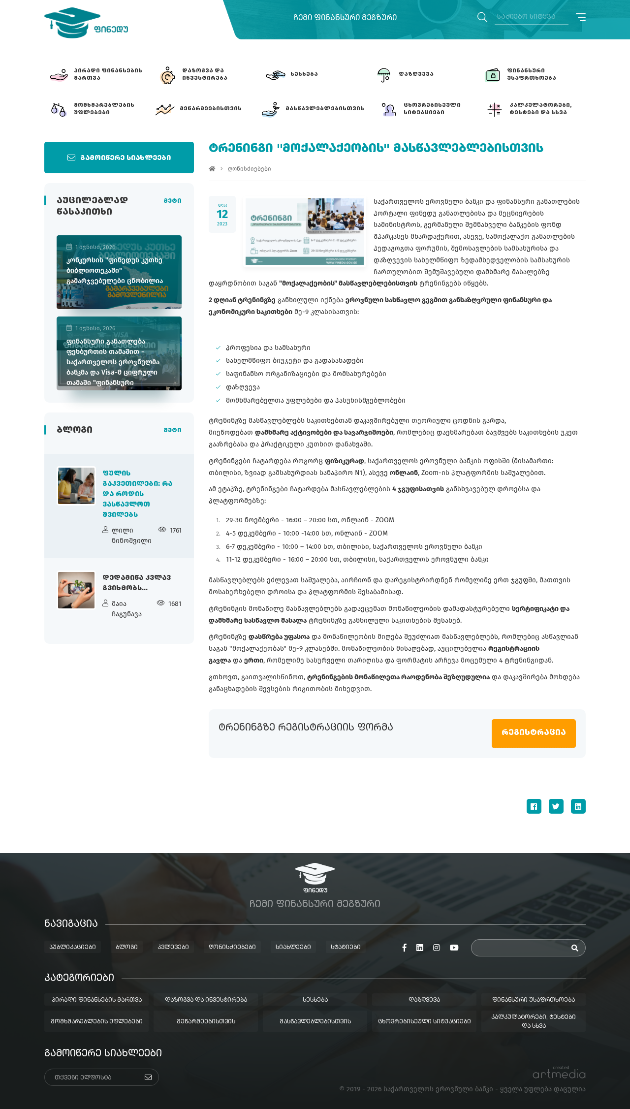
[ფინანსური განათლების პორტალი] (86, 22)
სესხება (315, 1000)
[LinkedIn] (578, 806)
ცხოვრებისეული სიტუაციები (424, 1022)
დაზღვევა (424, 1000)
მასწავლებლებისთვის (315, 1022)
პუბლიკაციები (72, 948)
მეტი (172, 201)
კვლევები (173, 948)
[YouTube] (454, 948)
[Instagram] (436, 948)
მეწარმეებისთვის (206, 1022)
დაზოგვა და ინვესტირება (206, 1000)
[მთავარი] (212, 168)
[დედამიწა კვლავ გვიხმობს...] (76, 590)
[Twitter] (556, 806)
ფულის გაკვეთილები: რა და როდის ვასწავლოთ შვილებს (137, 494)
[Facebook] (534, 806)
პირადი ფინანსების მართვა (97, 1000)
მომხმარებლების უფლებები (97, 1022)
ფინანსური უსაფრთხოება (533, 1000)
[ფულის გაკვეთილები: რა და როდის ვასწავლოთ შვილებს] (76, 486)
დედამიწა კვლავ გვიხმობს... (136, 583)
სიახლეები (293, 948)
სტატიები (346, 948)
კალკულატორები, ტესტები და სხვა (533, 1021)
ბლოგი (127, 948)
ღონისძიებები (249, 168)
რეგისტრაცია (534, 733)
